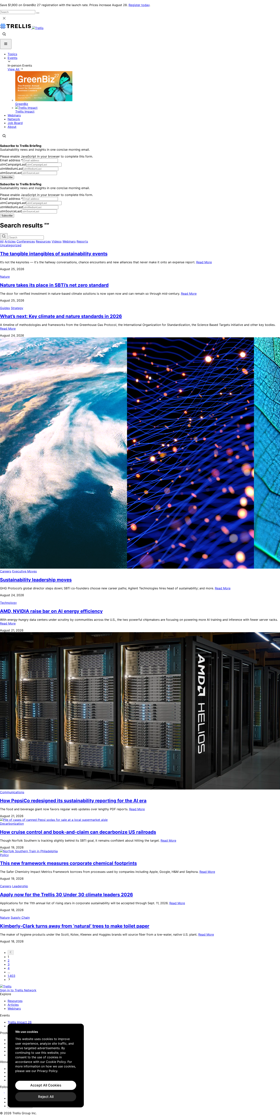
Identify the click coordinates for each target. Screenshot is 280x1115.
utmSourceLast (11, 173)
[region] (46, 1065)
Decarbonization (12, 823)
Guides (5, 308)
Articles (10, 241)
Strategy (17, 308)
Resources (43, 241)
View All (14, 69)
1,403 (11, 976)
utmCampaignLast (13, 164)
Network (14, 119)
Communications (12, 792)
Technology (8, 603)
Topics (12, 54)
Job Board (15, 123)
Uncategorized (10, 245)
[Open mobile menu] (5, 44)
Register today (139, 5)
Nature (5, 277)
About (12, 127)
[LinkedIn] (2, 1091)
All (2, 241)
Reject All (46, 1097)
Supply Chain (20, 917)
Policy (4, 855)
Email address (11, 160)
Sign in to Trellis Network (18, 990)
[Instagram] (7, 1091)
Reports (82, 241)
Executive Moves (24, 571)
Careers (5, 571)
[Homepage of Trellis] (5, 986)
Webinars (14, 115)
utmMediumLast (11, 168)
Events (12, 58)
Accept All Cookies (45, 1085)
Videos (57, 241)
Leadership (20, 886)
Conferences (26, 241)
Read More (204, 262)
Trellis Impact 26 (20, 1022)
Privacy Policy (47, 1071)
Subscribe (7, 177)
